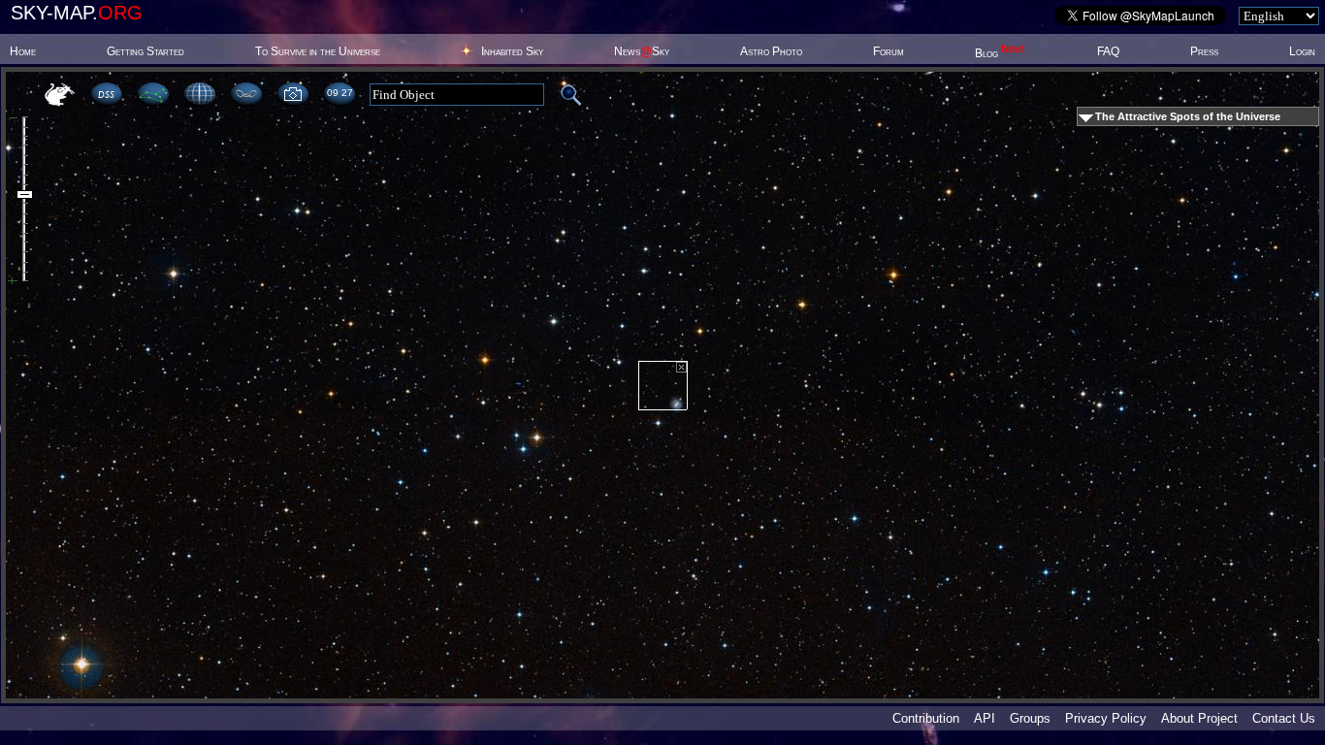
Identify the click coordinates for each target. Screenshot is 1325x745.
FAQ (1108, 51)
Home (23, 51)
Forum (888, 51)
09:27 (339, 92)
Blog (1000, 53)
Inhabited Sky (512, 51)
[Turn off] (681, 367)
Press (1204, 51)
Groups (1030, 718)
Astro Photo (771, 51)
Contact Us (1283, 718)
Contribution (925, 718)
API (984, 718)
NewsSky (641, 51)
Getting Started (145, 51)
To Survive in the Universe (317, 51)
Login (1302, 51)
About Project (1199, 718)
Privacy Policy (1106, 718)
